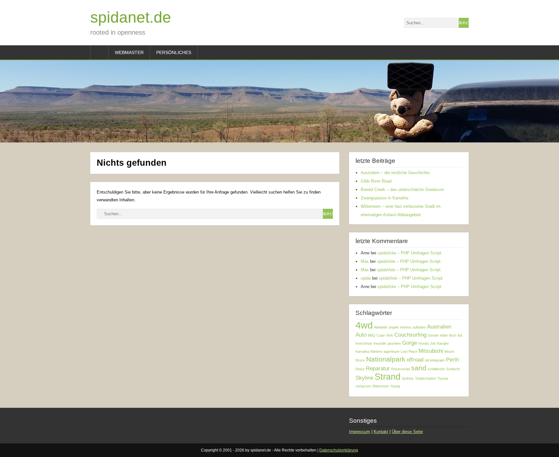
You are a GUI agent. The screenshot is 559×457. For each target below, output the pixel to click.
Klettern (376, 351)
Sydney (408, 378)
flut (460, 335)
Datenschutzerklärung (338, 450)
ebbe (444, 335)
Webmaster (129, 52)
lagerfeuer (392, 351)
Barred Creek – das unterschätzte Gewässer (402, 189)
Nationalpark (385, 359)
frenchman (364, 343)
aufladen (419, 327)
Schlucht (453, 369)
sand (418, 368)
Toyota (442, 378)
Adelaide (380, 327)
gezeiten (394, 343)
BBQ (371, 335)
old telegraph (435, 360)
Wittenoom (380, 386)
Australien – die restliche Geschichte (395, 172)
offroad (415, 360)
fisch (452, 335)
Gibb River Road (376, 181)
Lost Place (409, 351)
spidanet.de (130, 17)
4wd (364, 325)
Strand (387, 377)
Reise (360, 369)
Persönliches (173, 52)
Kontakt (381, 431)
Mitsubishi (431, 351)
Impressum (359, 431)
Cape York (385, 335)
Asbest (405, 327)
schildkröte (436, 369)
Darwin (433, 335)
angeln (394, 327)
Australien (439, 327)
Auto (361, 335)
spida (366, 278)
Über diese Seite (407, 431)
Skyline (364, 378)
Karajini (442, 343)
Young (395, 386)
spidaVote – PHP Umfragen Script (409, 253)
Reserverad (400, 369)
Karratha (362, 351)
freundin (380, 343)
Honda (423, 343)
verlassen (363, 386)
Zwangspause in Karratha (384, 197)
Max (365, 261)
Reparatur (378, 368)
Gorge (409, 343)
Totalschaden (425, 378)
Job (433, 343)
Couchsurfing (410, 335)
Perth (452, 360)
